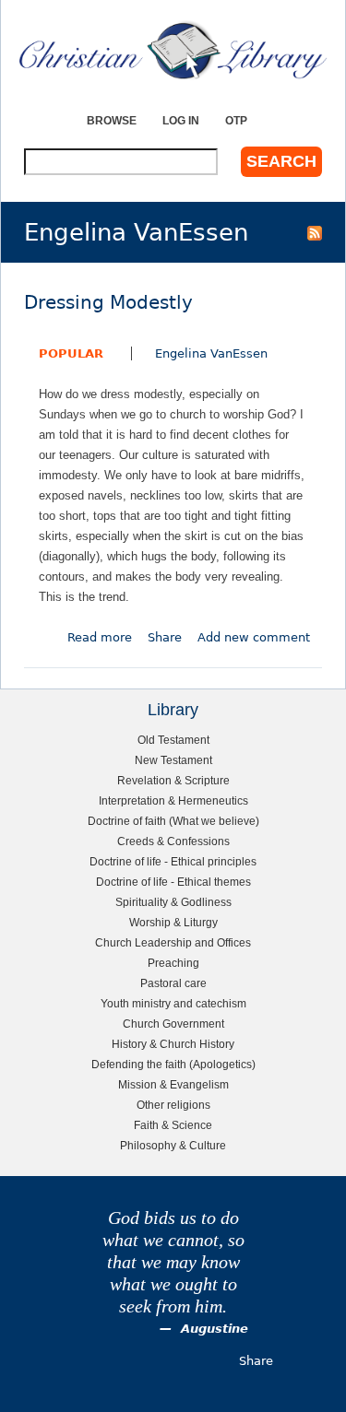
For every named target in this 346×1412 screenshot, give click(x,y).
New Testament (173, 760)
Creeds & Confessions (173, 841)
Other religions (173, 1105)
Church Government (173, 1024)
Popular (71, 353)
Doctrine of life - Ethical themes (173, 882)
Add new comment (253, 637)
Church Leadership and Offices (173, 942)
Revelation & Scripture (173, 780)
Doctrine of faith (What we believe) (173, 821)
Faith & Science (173, 1125)
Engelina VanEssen (211, 353)
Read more (99, 637)
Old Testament (173, 740)
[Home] (173, 50)
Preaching (173, 963)
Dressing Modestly (108, 302)
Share (165, 637)
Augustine (214, 1329)
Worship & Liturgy (173, 922)
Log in (180, 120)
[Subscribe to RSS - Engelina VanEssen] (314, 232)
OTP (236, 120)
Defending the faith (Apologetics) (173, 1064)
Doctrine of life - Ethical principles (173, 861)
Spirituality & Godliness (173, 902)
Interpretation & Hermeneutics (173, 800)
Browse (112, 120)
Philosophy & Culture (173, 1145)
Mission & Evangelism (173, 1084)
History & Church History (173, 1044)
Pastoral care (173, 983)
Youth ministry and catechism (173, 1003)
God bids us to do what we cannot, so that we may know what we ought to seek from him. (173, 1262)
